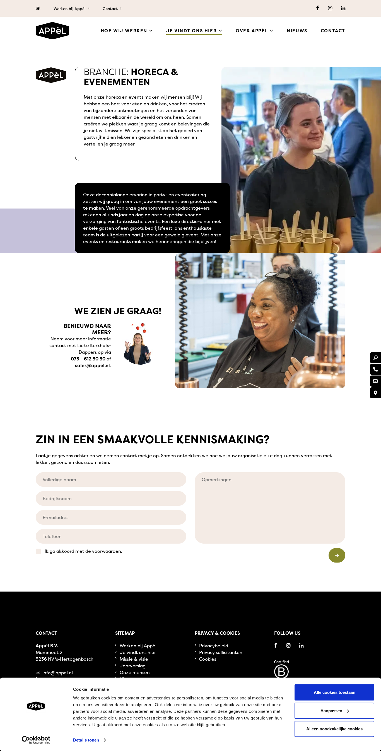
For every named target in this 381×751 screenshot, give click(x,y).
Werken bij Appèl (70, 8)
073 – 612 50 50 (88, 359)
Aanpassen (331, 710)
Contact (110, 8)
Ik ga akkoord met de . (83, 551)
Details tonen (86, 740)
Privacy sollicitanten (220, 652)
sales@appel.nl (92, 365)
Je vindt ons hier (138, 652)
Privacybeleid (213, 646)
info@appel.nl (57, 673)
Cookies (207, 659)
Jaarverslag (133, 666)
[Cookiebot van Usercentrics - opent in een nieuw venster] (36, 740)
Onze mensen (135, 672)
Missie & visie (134, 659)
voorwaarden (106, 551)
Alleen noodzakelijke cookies (334, 728)
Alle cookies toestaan (334, 692)
